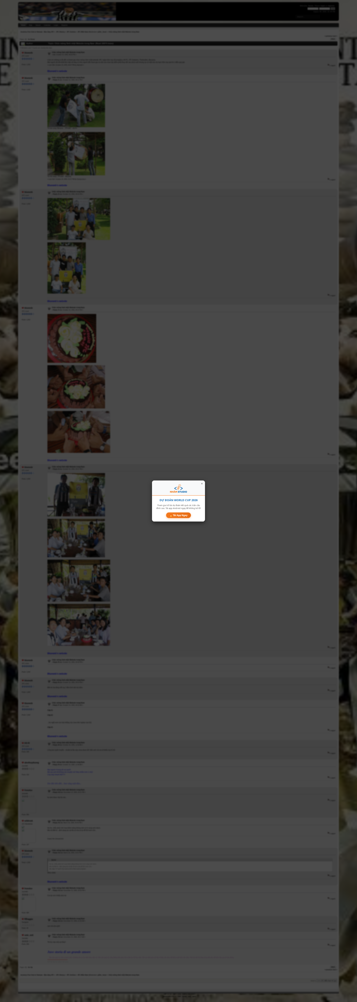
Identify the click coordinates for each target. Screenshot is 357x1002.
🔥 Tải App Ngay (178, 515)
